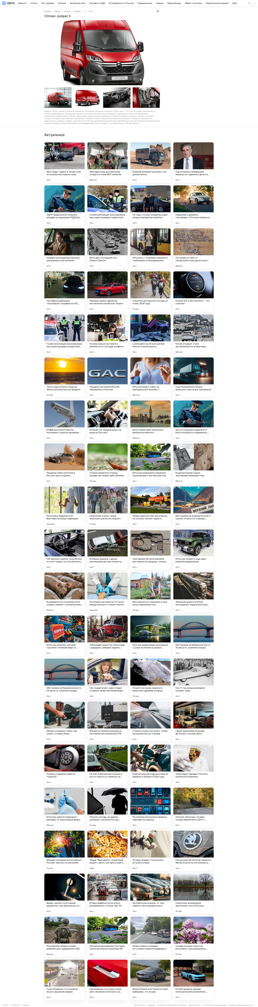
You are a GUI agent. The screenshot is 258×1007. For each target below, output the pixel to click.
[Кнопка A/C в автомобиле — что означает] (193, 291)
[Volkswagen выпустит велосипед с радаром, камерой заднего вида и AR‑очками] (107, 636)
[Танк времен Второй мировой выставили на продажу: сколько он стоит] (150, 550)
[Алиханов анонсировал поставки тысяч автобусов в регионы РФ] (107, 937)
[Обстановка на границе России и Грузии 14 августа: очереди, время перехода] (193, 506)
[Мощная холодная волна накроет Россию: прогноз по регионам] (64, 851)
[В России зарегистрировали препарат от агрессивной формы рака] (64, 808)
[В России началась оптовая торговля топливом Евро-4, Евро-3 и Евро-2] (64, 636)
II (84, 11)
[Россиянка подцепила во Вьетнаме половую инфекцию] (64, 506)
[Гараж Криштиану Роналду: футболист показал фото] (193, 722)
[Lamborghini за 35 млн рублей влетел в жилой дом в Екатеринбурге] (150, 334)
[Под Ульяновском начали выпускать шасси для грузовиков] (193, 377)
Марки (57, 11)
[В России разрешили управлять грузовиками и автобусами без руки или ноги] (150, 463)
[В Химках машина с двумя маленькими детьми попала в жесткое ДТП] (107, 550)
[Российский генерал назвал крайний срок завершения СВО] (64, 937)
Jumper (77, 11)
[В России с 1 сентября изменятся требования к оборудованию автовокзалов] (150, 248)
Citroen (67, 11)
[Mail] (4, 3)
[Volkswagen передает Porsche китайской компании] (193, 765)
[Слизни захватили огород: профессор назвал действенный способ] (107, 463)
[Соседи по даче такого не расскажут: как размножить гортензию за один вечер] (193, 937)
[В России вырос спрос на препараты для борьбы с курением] (150, 377)
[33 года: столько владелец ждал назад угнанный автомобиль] (150, 205)
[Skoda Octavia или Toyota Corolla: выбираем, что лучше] (150, 980)
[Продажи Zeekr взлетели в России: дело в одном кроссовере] (64, 463)
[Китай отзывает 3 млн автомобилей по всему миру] (193, 334)
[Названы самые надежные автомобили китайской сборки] (107, 291)
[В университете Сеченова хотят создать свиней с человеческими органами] (64, 593)
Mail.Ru (5, 1005)
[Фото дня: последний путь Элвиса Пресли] (107, 248)
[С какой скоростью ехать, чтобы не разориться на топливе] (150, 722)
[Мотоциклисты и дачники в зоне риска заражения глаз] (150, 593)
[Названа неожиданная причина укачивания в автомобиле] (64, 248)
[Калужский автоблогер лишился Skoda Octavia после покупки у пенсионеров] (193, 851)
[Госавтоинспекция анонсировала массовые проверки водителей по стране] (107, 205)
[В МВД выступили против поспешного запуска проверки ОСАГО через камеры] (64, 420)
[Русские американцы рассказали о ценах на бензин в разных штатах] (150, 636)
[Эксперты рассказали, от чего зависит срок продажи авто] (150, 894)
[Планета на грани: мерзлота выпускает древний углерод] (150, 679)
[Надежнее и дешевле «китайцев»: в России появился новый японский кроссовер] (193, 205)
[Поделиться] (158, 11)
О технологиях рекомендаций (214, 1005)
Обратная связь (194, 1005)
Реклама (25, 1005)
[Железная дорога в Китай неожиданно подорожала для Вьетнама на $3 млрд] (193, 593)
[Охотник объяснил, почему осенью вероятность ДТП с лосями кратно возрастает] (193, 808)
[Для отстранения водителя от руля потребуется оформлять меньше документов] (193, 420)
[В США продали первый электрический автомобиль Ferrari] (193, 980)
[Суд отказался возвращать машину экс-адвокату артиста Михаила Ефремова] (193, 162)
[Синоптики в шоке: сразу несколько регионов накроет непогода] (107, 506)
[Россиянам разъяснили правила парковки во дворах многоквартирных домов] (150, 808)
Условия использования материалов (171, 1005)
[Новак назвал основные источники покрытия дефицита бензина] (150, 937)
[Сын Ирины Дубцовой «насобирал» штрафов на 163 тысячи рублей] (64, 291)
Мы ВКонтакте (139, 1005)
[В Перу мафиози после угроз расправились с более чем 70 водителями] (107, 894)
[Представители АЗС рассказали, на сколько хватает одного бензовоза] (150, 506)
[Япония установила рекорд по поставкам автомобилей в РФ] (107, 722)
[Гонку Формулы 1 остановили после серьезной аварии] (64, 980)
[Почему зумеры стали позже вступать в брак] (150, 851)
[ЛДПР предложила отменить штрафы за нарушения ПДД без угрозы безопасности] (64, 205)
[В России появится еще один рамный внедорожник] (193, 550)
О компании (15, 1005)
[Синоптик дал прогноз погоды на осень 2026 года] (150, 291)
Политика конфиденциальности (240, 1005)
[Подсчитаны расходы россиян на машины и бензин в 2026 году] (150, 765)
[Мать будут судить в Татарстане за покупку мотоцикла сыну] (64, 162)
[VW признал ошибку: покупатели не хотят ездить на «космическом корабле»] (64, 550)
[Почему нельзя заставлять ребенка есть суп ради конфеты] (107, 334)
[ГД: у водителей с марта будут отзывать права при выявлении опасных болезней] (107, 679)
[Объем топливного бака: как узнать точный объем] (64, 722)
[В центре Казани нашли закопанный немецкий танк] (193, 463)
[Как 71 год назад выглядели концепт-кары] (193, 679)
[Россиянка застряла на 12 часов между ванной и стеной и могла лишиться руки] (107, 593)
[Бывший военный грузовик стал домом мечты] (150, 162)
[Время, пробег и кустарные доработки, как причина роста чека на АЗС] (64, 894)
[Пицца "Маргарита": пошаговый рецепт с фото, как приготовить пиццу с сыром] (107, 851)
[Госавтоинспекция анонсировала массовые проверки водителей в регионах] (64, 334)
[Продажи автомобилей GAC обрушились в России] (107, 377)
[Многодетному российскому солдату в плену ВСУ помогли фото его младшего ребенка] (107, 162)
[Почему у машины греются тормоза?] (64, 765)
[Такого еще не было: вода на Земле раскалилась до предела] (64, 377)
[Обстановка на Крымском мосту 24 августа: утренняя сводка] (64, 679)
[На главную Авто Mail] (10, 3)
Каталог (47, 11)
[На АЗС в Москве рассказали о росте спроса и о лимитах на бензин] (107, 765)
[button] (102, 52)
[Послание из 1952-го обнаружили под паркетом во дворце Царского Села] (193, 248)
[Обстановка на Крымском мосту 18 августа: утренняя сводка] (193, 636)
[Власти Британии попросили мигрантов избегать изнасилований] (150, 420)
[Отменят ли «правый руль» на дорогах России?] (107, 420)
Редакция (151, 1005)
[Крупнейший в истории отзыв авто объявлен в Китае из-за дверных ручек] (107, 980)
